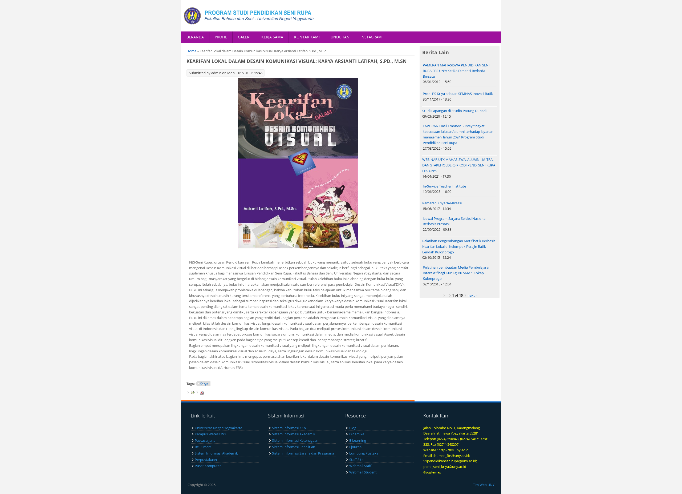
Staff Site (356, 459)
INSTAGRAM (371, 36)
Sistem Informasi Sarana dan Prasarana (303, 453)
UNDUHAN (340, 36)
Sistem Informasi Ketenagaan (295, 440)
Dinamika (356, 434)
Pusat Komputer (208, 465)
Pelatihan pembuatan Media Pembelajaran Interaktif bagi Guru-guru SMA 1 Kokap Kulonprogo (456, 273)
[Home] (249, 15)
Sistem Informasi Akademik (216, 453)
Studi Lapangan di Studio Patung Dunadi (454, 110)
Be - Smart (203, 446)
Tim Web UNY (483, 484)
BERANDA (195, 36)
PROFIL (221, 36)
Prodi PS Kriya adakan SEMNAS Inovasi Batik (458, 93)
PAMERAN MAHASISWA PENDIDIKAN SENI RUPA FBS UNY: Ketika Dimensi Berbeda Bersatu (456, 71)
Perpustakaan (206, 459)
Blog (352, 427)
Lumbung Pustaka (363, 453)
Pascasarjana (205, 440)
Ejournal (355, 446)
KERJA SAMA (272, 36)
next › (472, 295)
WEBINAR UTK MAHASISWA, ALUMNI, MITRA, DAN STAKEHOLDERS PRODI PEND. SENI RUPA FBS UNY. (458, 165)
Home (191, 51)
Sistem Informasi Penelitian (293, 446)
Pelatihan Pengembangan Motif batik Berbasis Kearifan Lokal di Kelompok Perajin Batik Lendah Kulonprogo (458, 246)
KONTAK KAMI (307, 36)
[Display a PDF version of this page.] (202, 392)
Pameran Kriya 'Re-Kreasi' (442, 203)
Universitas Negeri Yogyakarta (218, 427)
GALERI (244, 36)
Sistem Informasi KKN (289, 427)
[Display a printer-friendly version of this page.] (192, 392)
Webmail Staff (360, 465)
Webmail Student (363, 472)
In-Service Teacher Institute (444, 186)
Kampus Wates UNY (210, 434)
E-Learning (357, 440)
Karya (204, 383)
